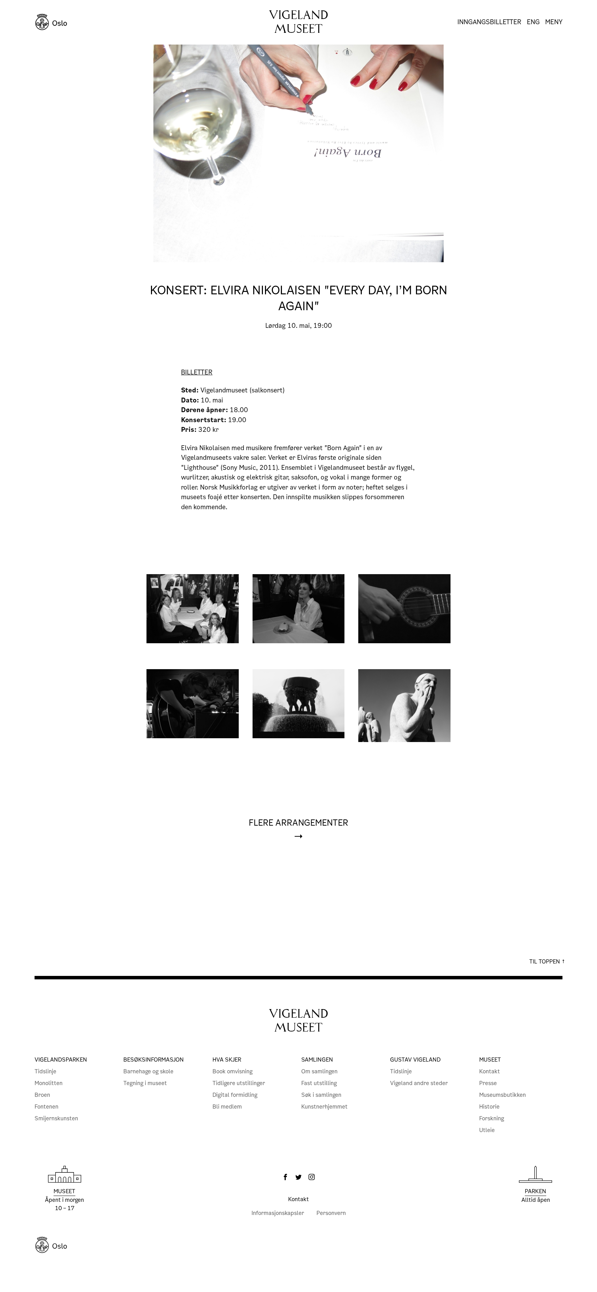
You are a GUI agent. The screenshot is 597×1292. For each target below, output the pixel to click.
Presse (488, 1083)
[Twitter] (298, 1177)
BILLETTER (196, 372)
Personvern (331, 1213)
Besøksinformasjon (153, 1060)
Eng (533, 22)
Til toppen (545, 962)
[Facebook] (285, 1177)
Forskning (491, 1118)
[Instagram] (312, 1177)
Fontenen (46, 1107)
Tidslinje (45, 1071)
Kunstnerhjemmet (324, 1107)
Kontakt (489, 1071)
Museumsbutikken (502, 1095)
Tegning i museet (145, 1083)
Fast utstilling (319, 1083)
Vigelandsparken (61, 1060)
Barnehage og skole (148, 1071)
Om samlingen (319, 1071)
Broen (42, 1095)
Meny (553, 22)
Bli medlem (227, 1107)
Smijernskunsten (56, 1118)
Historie (489, 1107)
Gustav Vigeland (415, 1060)
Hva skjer (226, 1060)
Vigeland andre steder (419, 1083)
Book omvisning (232, 1071)
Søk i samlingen (321, 1095)
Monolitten (49, 1083)
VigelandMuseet (298, 1020)
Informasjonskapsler (278, 1213)
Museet (490, 1060)
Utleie (487, 1130)
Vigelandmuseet (298, 22)
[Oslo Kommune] (298, 1245)
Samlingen (317, 1060)
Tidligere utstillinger (238, 1083)
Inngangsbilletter (489, 22)
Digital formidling (234, 1095)
